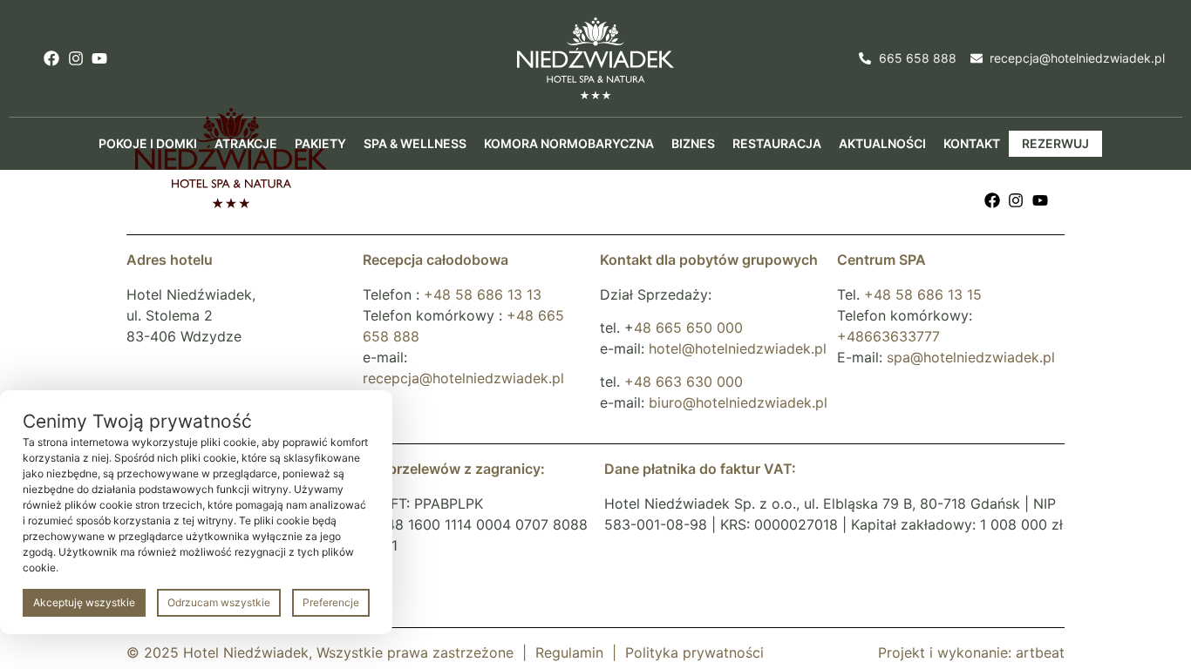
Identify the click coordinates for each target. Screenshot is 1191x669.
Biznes (693, 143)
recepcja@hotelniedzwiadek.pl (463, 378)
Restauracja (776, 143)
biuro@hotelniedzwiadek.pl (738, 402)
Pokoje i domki (148, 143)
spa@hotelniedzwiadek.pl (971, 357)
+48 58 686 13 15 (923, 294)
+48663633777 (888, 336)
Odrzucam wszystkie (218, 602)
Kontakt (971, 143)
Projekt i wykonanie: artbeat (971, 652)
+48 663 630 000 (683, 381)
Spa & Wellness (415, 143)
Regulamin (569, 652)
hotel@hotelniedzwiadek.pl (738, 348)
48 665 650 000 (688, 327)
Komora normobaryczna (569, 143)
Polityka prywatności (694, 652)
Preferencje (331, 602)
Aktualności (882, 143)
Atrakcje (245, 143)
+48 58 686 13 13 (482, 294)
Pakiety (320, 143)
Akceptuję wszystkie (84, 602)
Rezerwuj (1055, 143)
